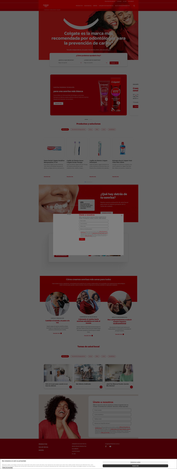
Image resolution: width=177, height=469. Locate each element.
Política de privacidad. (7, 467)
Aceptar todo (135, 465)
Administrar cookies (135, 462)
